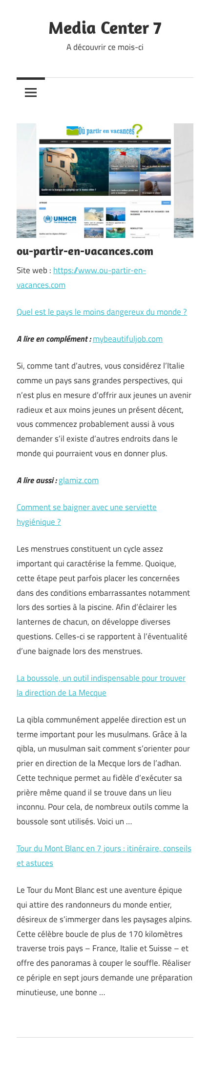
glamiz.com (79, 480)
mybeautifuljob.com (128, 338)
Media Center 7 (105, 27)
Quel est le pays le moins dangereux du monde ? (102, 311)
